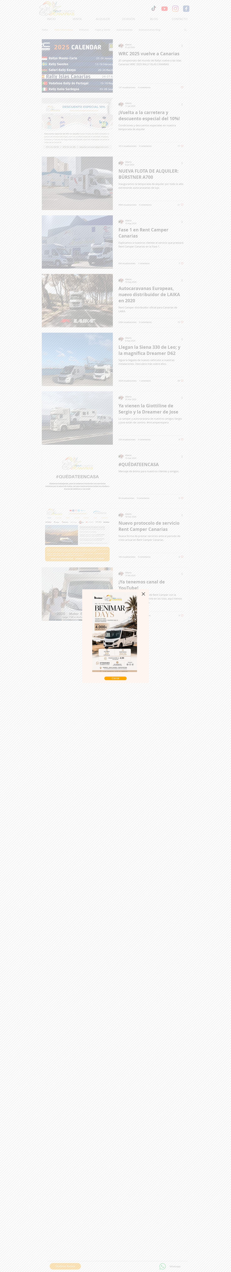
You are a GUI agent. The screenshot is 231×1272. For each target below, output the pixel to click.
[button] (143, 594)
